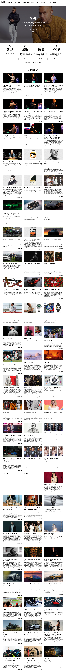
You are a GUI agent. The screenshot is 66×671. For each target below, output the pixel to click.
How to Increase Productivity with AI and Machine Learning (53, 86)
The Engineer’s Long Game (10, 263)
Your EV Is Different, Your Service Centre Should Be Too (12, 659)
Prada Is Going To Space (30, 412)
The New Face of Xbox (29, 387)
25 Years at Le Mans (8, 315)
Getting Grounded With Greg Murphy (11, 633)
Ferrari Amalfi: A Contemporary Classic (32, 584)
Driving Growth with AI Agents (11, 135)
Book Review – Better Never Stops (33, 161)
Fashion (24, 2)
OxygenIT (26, 473)
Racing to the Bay (49, 315)
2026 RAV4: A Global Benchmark (52, 239)
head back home (38, 62)
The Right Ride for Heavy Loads (11, 239)
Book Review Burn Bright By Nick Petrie (32, 188)
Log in (10, 58)
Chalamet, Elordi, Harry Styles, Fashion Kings (32, 264)
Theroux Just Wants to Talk (10, 533)
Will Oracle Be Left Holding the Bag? (52, 162)
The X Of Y (6, 412)
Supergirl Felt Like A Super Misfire (53, 412)
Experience (55, 2)
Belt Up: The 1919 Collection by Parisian (11, 290)
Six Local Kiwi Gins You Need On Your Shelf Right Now (11, 508)
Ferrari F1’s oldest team (9, 609)
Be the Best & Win (28, 315)
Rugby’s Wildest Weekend (10, 364)
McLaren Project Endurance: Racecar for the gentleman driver (53, 610)
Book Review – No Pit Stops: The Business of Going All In (32, 239)
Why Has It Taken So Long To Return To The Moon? (52, 534)
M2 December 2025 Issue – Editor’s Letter (51, 459)
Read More (20, 95)
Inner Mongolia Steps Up (30, 362)
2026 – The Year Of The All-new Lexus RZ (32, 633)
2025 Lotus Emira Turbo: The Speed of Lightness (11, 584)
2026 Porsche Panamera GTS (52, 212)
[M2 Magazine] (4, 3)
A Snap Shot (47, 659)
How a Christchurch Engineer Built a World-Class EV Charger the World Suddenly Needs (52, 634)
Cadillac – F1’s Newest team (31, 609)
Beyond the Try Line (49, 340)
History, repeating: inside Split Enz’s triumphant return (32, 508)
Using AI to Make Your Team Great (33, 111)
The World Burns (48, 362)
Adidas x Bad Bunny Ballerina (52, 289)
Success (32, 2)
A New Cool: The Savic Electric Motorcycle (11, 559)
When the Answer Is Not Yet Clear (12, 187)
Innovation (43, 2)
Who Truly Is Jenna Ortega (51, 484)
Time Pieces (19, 2)
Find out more (56, 58)
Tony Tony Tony (48, 187)
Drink (28, 2)
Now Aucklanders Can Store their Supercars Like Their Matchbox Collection (12, 460)
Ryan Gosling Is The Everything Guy (32, 559)
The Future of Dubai (49, 507)
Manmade (37, 2)
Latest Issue (10, 2)
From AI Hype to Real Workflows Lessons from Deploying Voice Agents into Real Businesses (53, 137)
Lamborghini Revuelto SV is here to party (32, 290)
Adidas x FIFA (27, 338)
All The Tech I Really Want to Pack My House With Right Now (53, 388)
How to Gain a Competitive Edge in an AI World (11, 86)
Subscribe (40, 58)
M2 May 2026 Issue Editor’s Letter (53, 433)
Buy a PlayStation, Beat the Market (12, 435)
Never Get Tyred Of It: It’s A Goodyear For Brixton (31, 659)
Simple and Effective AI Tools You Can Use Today (12, 111)
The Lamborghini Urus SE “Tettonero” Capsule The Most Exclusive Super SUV (11, 213)
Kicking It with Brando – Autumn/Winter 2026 (50, 264)
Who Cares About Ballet (30, 533)
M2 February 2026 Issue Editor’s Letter (32, 459)
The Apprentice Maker (9, 161)
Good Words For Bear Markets (11, 387)
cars (15, 2)
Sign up (25, 58)
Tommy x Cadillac (8, 338)
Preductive (6, 473)
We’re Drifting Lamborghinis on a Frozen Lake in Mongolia (53, 584)
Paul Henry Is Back (29, 435)
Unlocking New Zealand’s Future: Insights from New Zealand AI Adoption (32, 87)
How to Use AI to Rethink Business (53, 111)
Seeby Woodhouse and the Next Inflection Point (52, 559)
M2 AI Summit (49, 2)
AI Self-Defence (28, 135)
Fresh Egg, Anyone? (29, 212)
